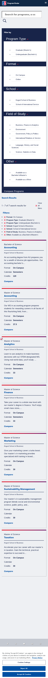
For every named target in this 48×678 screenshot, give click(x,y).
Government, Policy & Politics (27, 134)
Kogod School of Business (26, 100)
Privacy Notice (37, 658)
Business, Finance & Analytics (27, 125)
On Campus (20, 75)
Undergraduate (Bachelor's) (26, 54)
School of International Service (27, 104)
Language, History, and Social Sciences (25, 146)
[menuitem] (26, 50)
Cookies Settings (24, 662)
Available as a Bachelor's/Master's (19, 174)
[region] (24, 662)
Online (18, 79)
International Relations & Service (28, 138)
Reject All (24, 668)
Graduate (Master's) (23, 50)
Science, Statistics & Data (26, 152)
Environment (20, 129)
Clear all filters (40, 205)
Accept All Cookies (24, 674)
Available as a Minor (23, 179)
